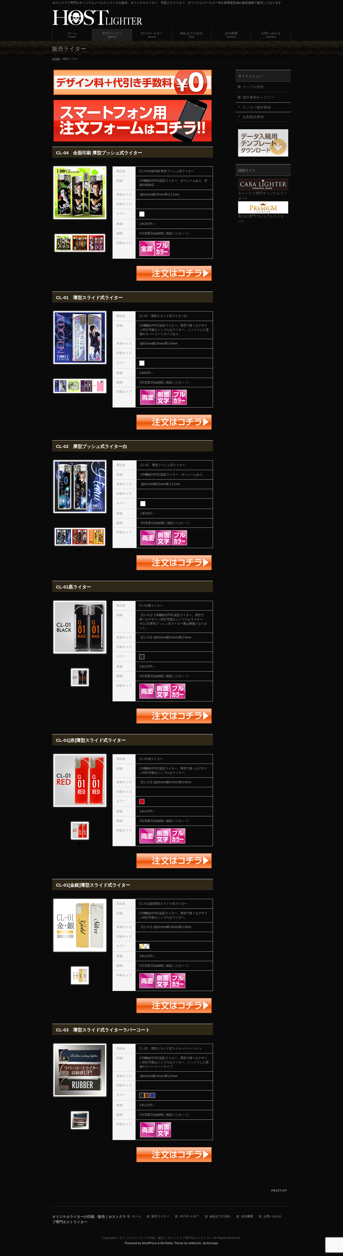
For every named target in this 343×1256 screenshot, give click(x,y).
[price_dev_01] (99, 386)
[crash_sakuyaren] (79, 536)
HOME (56, 58)
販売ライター (160, 1216)
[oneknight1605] (96, 242)
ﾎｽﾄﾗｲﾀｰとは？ (189, 1216)
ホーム (136, 1216)
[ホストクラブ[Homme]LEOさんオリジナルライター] (63, 242)
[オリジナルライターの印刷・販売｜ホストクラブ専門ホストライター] (97, 19)
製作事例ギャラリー (258, 97)
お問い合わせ (272, 1216)
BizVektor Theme (172, 1243)
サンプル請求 (253, 87)
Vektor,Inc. (195, 1243)
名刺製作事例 (253, 117)
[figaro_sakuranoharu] (63, 536)
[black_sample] (79, 677)
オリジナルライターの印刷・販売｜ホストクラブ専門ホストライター (165, 1238)
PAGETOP (279, 1190)
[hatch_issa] (86, 386)
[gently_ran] (96, 536)
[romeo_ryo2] (79, 242)
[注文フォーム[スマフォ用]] (132, 138)
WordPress (149, 1243)
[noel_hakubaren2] (73, 386)
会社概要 (247, 1216)
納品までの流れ (220, 1216)
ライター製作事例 (257, 107)
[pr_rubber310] (79, 1120)
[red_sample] (79, 830)
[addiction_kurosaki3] (60, 386)
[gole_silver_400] (79, 975)
